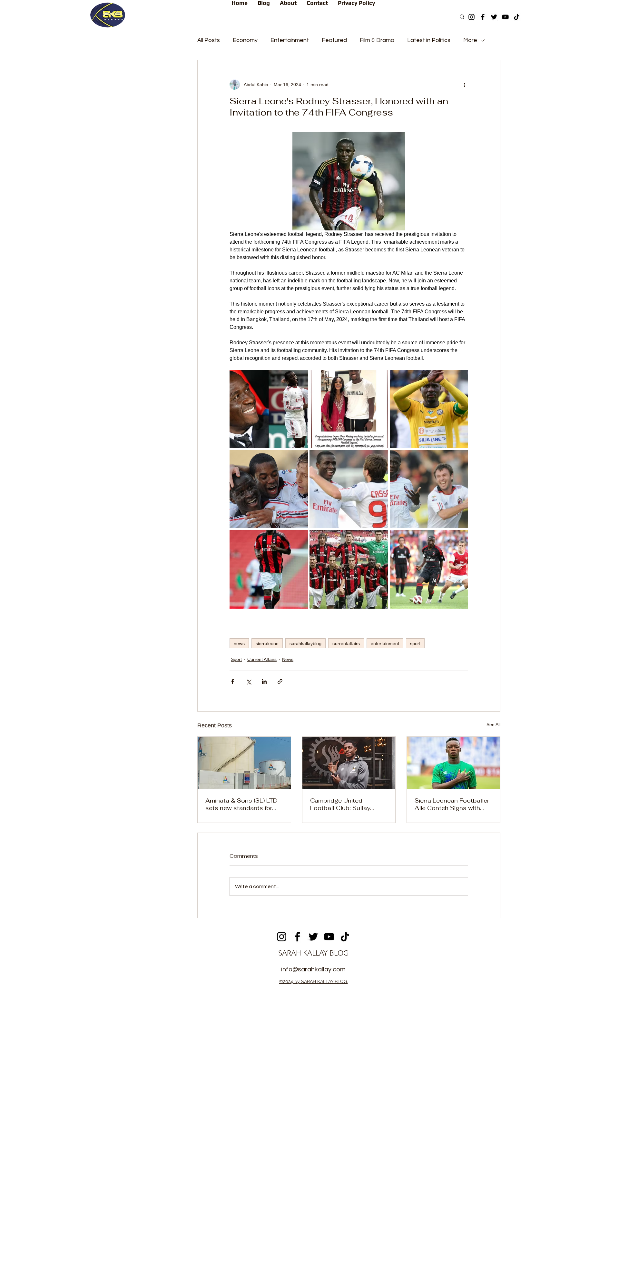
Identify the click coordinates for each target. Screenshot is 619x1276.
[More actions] (464, 84)
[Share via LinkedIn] (264, 681)
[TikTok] (517, 17)
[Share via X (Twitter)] (248, 681)
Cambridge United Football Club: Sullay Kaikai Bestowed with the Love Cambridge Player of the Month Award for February (347, 804)
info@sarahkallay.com (313, 969)
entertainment (385, 643)
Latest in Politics (428, 40)
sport (415, 643)
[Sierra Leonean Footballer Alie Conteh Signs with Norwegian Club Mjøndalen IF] (453, 763)
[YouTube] (505, 17)
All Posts (208, 40)
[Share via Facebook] (233, 681)
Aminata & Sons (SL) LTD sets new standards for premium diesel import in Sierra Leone (241, 804)
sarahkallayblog (305, 643)
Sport (236, 659)
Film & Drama (377, 40)
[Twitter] (494, 17)
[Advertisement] (309, 1036)
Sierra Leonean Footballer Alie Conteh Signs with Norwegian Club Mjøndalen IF (452, 804)
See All (493, 724)
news (239, 643)
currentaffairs (346, 643)
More (470, 40)
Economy (245, 40)
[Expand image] (269, 409)
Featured (334, 40)
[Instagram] (471, 17)
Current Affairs (262, 659)
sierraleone (267, 643)
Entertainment (289, 40)
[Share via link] (280, 681)
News (287, 659)
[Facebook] (483, 17)
